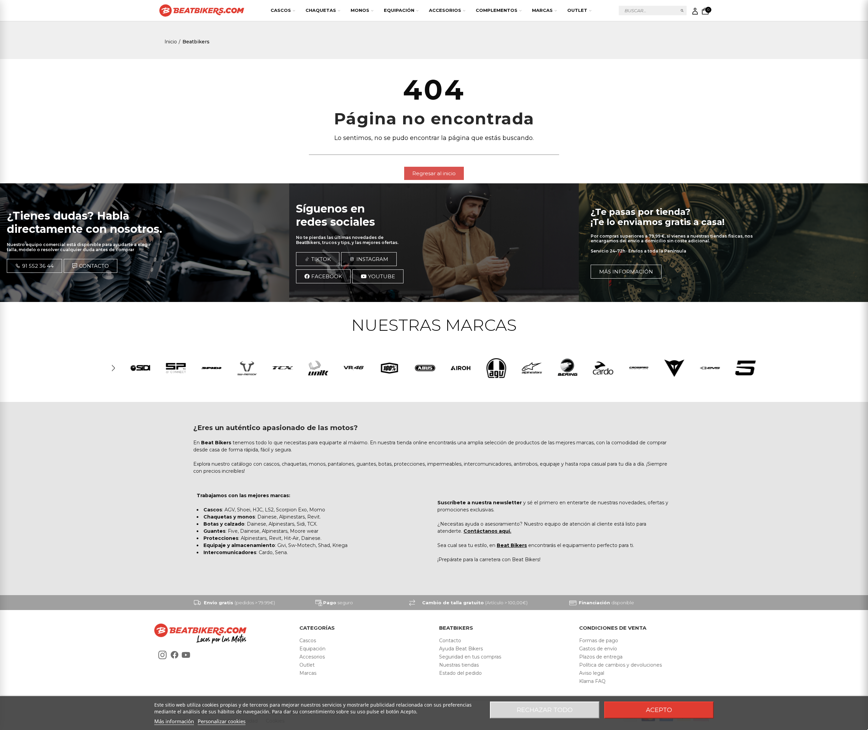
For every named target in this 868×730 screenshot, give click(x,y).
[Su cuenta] (695, 11)
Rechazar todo (545, 710)
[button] (434, 173)
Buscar (682, 10)
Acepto (659, 710)
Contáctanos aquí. (487, 531)
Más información (174, 721)
